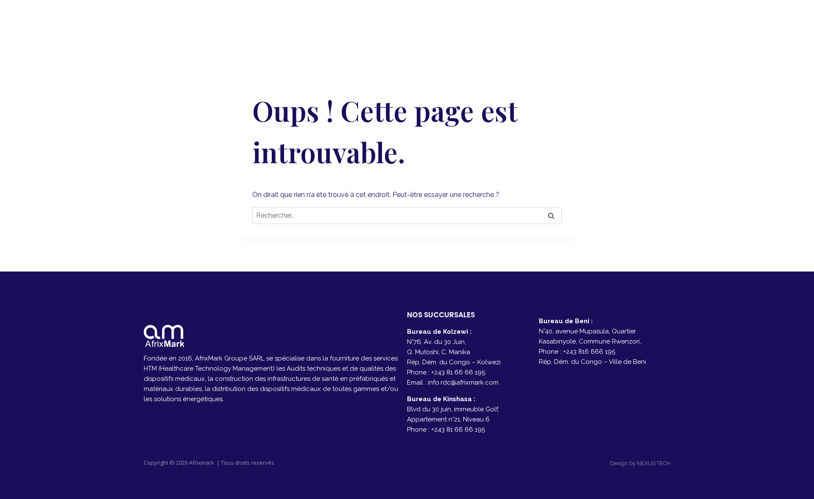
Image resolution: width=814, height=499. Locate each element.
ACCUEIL (395, 21)
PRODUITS (543, 21)
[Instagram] (660, 21)
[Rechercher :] (407, 215)
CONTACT (594, 21)
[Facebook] (639, 21)
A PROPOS (443, 21)
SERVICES (494, 21)
